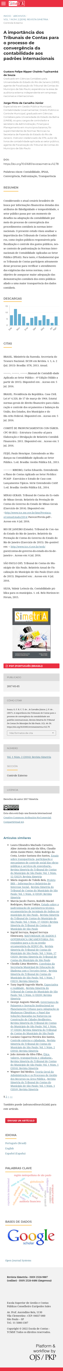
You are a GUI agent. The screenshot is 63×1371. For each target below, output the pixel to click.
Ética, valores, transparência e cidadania (31, 1056)
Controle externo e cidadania (28, 1040)
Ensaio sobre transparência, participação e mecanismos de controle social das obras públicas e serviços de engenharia (34, 861)
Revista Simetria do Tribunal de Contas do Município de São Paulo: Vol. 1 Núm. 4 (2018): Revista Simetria (34, 892)
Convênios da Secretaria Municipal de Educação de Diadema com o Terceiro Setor (32, 967)
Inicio (7, 15)
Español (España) (15, 1153)
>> (11, 1096)
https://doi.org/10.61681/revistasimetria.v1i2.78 (31, 164)
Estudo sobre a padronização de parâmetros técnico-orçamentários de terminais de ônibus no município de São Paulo (34, 909)
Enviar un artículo (21, 1120)
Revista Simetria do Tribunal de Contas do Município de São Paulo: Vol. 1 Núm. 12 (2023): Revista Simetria (33, 873)
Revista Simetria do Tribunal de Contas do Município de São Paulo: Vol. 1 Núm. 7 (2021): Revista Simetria (33, 976)
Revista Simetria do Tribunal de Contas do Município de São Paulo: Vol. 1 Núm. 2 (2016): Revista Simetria (32, 1045)
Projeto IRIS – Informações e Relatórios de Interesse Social (32, 883)
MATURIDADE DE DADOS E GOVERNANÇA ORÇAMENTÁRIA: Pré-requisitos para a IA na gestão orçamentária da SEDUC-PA (33, 941)
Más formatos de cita (21, 733)
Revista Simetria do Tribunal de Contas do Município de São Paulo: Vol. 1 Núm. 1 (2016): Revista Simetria (34, 1065)
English (9, 1148)
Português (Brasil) (15, 1143)
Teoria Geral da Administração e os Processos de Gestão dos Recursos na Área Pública (33, 1075)
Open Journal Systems (18, 1260)
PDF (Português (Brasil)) (25, 666)
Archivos (19, 15)
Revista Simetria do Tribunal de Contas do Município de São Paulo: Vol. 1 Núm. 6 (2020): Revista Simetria (34, 993)
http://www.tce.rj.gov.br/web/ (28, 546)
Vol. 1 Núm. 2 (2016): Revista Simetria (26, 19)
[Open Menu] (3, 3)
